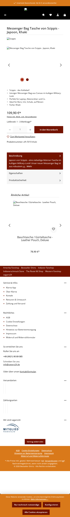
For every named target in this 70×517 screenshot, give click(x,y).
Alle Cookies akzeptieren (36, 512)
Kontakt (9, 295)
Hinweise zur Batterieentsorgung (21, 329)
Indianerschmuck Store (13, 271)
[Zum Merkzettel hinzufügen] (53, 229)
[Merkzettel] (50, 15)
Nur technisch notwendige (26, 504)
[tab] (35, 161)
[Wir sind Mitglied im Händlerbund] (11, 427)
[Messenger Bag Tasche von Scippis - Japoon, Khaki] (35, 65)
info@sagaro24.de (11, 364)
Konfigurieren (51, 504)
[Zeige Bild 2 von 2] (27, 79)
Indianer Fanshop (46, 267)
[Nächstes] (60, 65)
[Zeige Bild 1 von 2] (22, 79)
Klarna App (11, 287)
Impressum (11, 333)
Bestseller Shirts (28, 267)
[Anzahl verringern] (10, 129)
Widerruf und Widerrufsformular (20, 337)
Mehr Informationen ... (39, 499)
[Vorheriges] (9, 65)
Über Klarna (11, 291)
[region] (35, 65)
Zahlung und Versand (15, 303)
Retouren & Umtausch (16, 299)
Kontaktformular (28, 371)
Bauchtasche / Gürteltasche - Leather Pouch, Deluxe (35, 239)
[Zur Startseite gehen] (35, 9)
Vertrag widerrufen (35, 441)
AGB (8, 317)
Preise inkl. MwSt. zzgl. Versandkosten (22, 117)
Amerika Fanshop (11, 267)
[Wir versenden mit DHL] (3, 388)
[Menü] (5, 15)
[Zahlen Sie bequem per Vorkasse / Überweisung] (5, 408)
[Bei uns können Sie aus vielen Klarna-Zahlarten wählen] (3, 408)
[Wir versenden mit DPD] (5, 388)
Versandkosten (51, 461)
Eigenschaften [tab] (16, 173)
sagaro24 (7, 274)
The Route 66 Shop (34, 271)
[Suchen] (43, 15)
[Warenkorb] (64, 15)
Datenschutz (11, 325)
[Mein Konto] (57, 15)
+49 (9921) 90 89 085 (12, 356)
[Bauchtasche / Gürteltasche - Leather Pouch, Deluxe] (35, 217)
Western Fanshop (53, 271)
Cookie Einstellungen (15, 321)
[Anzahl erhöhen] (30, 129)
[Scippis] (35, 38)
